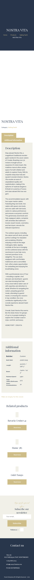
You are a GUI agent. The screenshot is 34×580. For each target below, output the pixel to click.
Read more (17, 427)
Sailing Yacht (12, 127)
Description (8, 135)
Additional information (13, 140)
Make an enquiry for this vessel (12, 397)
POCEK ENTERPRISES (13, 568)
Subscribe (17, 523)
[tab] (8, 135)
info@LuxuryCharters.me (14, 564)
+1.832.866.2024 (11, 561)
